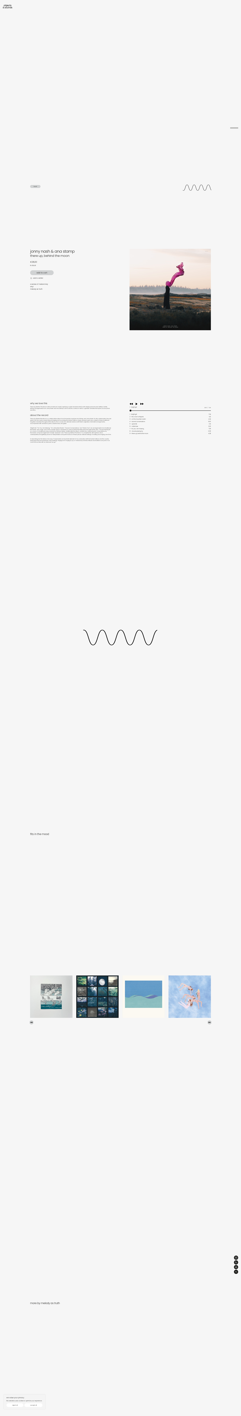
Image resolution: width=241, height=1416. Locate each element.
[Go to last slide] (31, 1022)
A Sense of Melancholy (39, 284)
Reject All (15, 1405)
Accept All (33, 1405)
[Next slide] (209, 1022)
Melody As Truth (36, 289)
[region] (24, 1402)
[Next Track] (142, 404)
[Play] (138, 404)
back (35, 186)
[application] (170, 407)
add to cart (42, 272)
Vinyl (31, 286)
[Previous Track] (131, 404)
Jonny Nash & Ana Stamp (52, 251)
